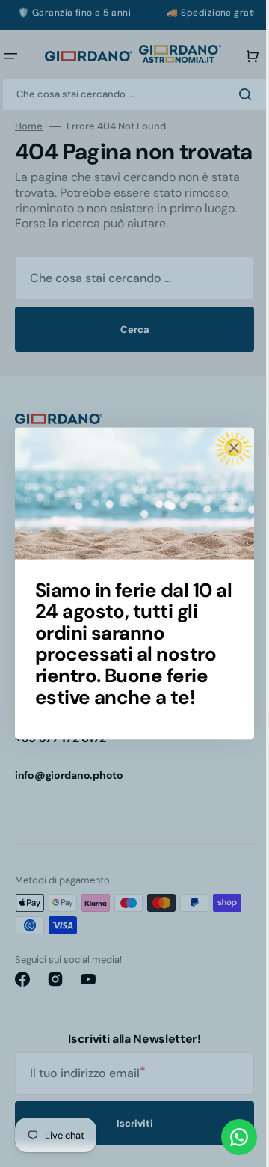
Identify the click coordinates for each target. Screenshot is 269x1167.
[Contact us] (228, 1137)
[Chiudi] (228, 448)
